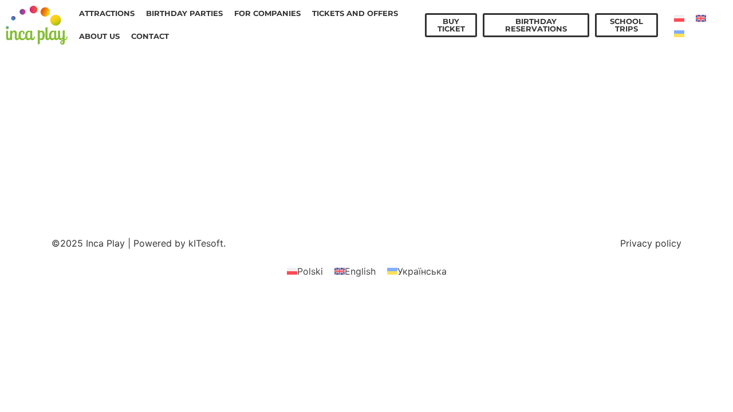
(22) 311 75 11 (109, 157)
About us (99, 36)
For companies (267, 13)
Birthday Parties (184, 13)
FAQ (220, 204)
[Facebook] (597, 119)
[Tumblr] (597, 153)
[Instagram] (634, 119)
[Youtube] (634, 153)
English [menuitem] (360, 271)
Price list (230, 122)
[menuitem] (679, 17)
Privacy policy (650, 243)
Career (226, 190)
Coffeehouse (239, 149)
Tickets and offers (355, 13)
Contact (150, 36)
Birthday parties (247, 163)
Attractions (107, 13)
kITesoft (205, 243)
